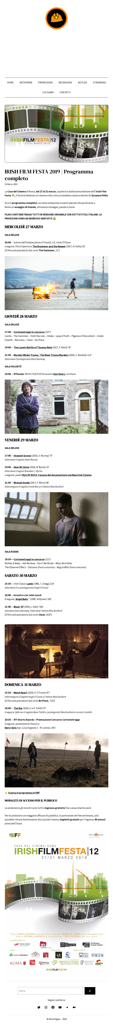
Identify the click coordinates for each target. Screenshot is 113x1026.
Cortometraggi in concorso (29, 559)
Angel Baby (22, 599)
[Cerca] (90, 991)
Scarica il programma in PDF (24, 792)
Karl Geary (59, 374)
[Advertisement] (56, 53)
